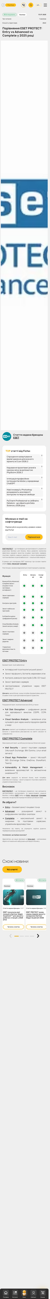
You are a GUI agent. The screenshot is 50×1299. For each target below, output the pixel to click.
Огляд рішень (10, 15)
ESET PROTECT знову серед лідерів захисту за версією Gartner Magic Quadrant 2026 (35, 915)
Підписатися (34, 537)
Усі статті (12, 869)
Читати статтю (13, 927)
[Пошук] (30, 5)
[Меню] (45, 5)
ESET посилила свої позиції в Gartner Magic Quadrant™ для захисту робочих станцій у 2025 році (13, 915)
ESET (16, 437)
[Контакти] (23, 5)
